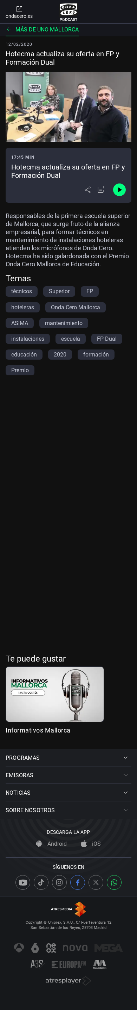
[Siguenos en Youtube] (22, 882)
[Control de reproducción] (119, 189)
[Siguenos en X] (96, 882)
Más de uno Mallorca (47, 29)
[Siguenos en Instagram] (59, 882)
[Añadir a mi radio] (101, 190)
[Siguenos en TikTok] (41, 882)
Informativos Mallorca (38, 730)
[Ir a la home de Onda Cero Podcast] (68, 12)
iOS (96, 844)
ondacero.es (19, 16)
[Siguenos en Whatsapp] (114, 882)
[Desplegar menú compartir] (87, 190)
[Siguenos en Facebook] (77, 882)
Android (56, 844)
